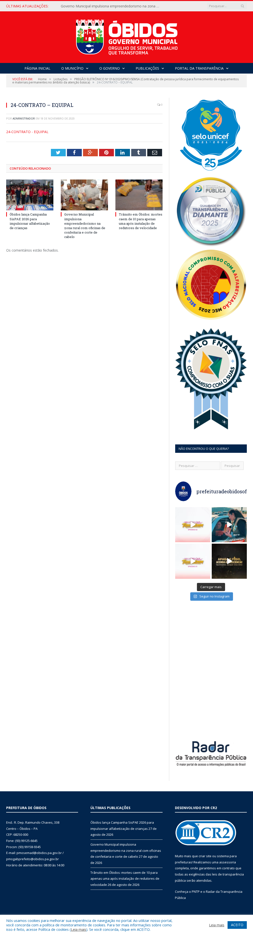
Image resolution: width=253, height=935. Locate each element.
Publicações (147, 68)
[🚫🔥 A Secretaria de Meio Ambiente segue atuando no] (229, 524)
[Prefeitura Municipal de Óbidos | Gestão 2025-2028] (126, 36)
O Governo (109, 68)
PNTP (196, 891)
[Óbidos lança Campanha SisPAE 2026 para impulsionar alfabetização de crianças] (29, 194)
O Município (72, 68)
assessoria (227, 862)
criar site (205, 856)
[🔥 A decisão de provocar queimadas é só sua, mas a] (229, 561)
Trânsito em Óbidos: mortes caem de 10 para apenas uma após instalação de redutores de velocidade (140, 221)
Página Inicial (37, 68)
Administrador (24, 118)
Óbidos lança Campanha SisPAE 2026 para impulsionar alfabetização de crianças (30, 221)
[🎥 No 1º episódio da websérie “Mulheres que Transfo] (192, 561)
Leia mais (78, 929)
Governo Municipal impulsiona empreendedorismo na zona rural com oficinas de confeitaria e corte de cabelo (111, 6)
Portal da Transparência (199, 68)
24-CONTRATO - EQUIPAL (27, 131)
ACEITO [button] (237, 924)
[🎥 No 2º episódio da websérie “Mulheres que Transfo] (192, 524)
